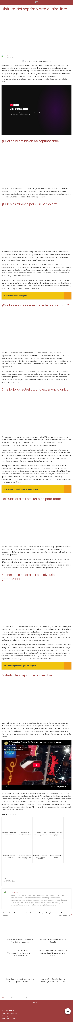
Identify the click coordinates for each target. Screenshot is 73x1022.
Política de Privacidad (9, 1013)
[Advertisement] (36, 33)
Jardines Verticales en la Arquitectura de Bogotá (17, 914)
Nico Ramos (10, 56)
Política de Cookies (8, 1018)
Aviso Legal (6, 1016)
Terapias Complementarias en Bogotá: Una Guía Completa (54, 914)
